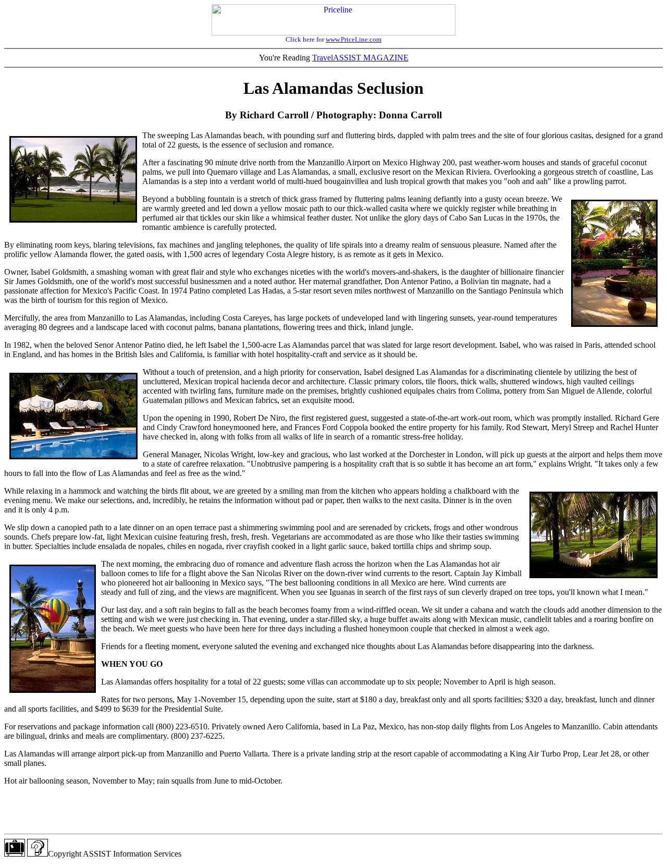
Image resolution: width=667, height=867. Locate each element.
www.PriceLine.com (353, 39)
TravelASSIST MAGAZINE (360, 57)
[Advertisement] (333, 809)
